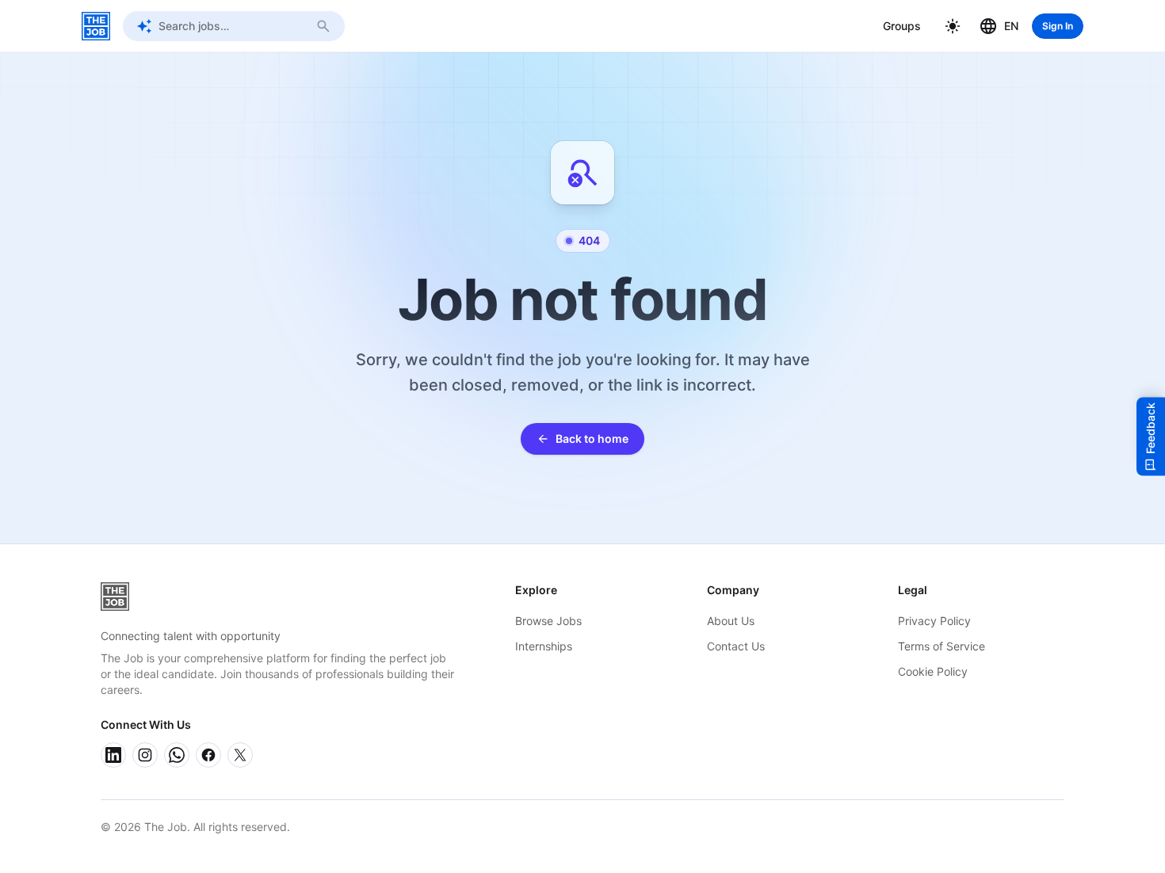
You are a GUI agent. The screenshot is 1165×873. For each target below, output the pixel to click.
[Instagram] (145, 755)
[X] (240, 755)
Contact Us (736, 646)
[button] (952, 26)
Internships (543, 646)
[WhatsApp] (176, 755)
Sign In (1057, 26)
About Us (730, 620)
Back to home (592, 438)
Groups (902, 25)
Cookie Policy (933, 671)
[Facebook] (208, 755)
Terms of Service (941, 646)
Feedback (1150, 428)
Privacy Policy (934, 620)
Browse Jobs (548, 620)
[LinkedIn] (113, 755)
